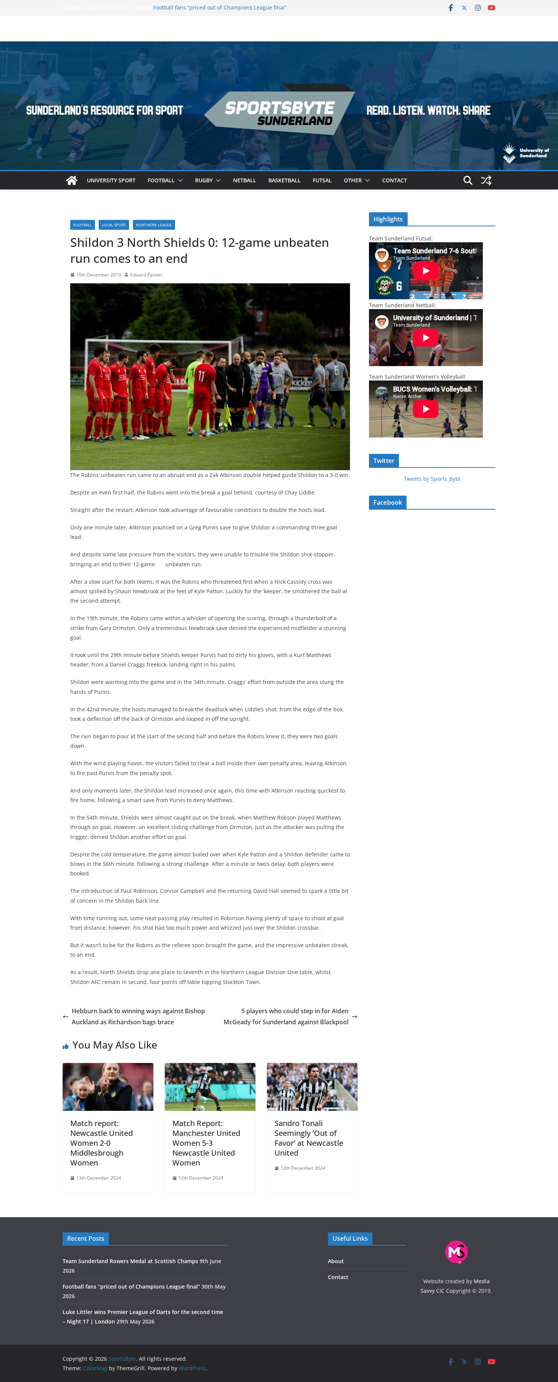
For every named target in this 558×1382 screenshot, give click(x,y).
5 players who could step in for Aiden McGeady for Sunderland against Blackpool (286, 1016)
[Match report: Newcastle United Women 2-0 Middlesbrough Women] (108, 1068)
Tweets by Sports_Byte (432, 478)
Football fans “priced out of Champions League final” (220, 7)
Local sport (114, 224)
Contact (394, 180)
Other (353, 180)
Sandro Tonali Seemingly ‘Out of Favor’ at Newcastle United (308, 1138)
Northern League (154, 224)
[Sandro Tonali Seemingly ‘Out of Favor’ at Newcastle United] (312, 1068)
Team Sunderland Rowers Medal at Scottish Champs (130, 1261)
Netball (244, 180)
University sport (111, 180)
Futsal (322, 180)
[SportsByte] (72, 180)
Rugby (204, 180)
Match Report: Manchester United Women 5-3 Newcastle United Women (206, 1143)
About (336, 1261)
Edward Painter (146, 275)
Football (161, 180)
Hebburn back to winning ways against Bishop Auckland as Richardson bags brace (138, 1016)
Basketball (284, 180)
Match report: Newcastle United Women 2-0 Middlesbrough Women (101, 1143)
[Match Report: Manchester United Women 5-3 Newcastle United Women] (210, 1068)
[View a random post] (486, 180)
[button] (179, 180)
